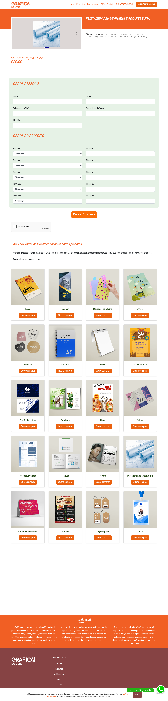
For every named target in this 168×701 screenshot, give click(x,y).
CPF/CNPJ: (18, 120)
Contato (110, 4)
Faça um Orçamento (140, 690)
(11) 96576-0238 (124, 4)
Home (71, 4)
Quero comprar (28, 315)
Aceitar (137, 694)
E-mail (89, 97)
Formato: (17, 149)
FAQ (102, 4)
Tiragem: (90, 149)
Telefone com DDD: (21, 108)
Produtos (80, 4)
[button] (16, 33)
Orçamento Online (146, 4)
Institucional (92, 4)
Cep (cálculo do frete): (95, 108)
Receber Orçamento (84, 214)
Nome (15, 97)
